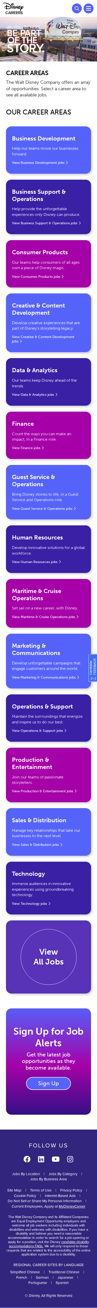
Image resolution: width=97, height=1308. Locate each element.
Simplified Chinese (25, 1272)
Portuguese (37, 1282)
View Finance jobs (26, 448)
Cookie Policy (25, 1195)
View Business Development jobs (38, 163)
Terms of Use (40, 1190)
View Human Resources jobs (34, 562)
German (42, 1277)
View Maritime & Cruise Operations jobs (43, 617)
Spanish (62, 1282)
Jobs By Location (26, 1174)
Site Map (14, 1190)
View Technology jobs (29, 904)
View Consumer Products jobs (36, 277)
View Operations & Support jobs (37, 731)
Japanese (65, 1277)
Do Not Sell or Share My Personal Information (45, 1201)
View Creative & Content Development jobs (43, 339)
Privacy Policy (71, 1190)
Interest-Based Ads (60, 1195)
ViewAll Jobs (49, 957)
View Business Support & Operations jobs (44, 223)
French (21, 1277)
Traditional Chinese (63, 1272)
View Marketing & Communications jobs (44, 677)
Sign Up (48, 1083)
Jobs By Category (62, 1174)
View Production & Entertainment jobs (42, 791)
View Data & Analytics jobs (33, 395)
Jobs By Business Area (48, 1179)
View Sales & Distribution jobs (35, 845)
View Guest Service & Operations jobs (42, 509)
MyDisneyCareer (72, 1206)
